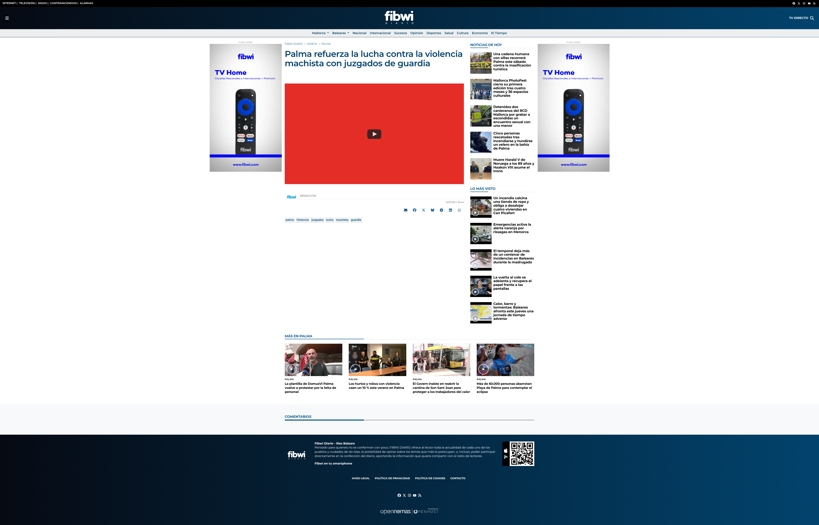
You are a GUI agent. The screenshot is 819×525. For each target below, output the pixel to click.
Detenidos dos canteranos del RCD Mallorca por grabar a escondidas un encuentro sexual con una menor (511, 116)
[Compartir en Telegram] (441, 210)
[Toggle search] (812, 18)
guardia (356, 220)
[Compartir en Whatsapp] (459, 210)
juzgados (317, 220)
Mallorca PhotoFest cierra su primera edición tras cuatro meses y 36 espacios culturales (510, 88)
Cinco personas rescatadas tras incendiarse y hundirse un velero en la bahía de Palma (513, 140)
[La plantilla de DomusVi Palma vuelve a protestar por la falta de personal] (313, 360)
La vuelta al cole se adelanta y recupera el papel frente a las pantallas (512, 283)
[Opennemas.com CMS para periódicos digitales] (409, 516)
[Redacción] (291, 197)
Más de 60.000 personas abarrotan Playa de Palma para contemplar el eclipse (504, 388)
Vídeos (312, 44)
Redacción (308, 196)
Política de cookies (430, 478)
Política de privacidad (392, 478)
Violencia (302, 220)
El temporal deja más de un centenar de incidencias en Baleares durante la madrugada (513, 256)
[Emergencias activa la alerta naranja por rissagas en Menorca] (481, 233)
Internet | (10, 3)
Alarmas (86, 3)
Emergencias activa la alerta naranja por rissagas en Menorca (512, 228)
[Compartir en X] (423, 210)
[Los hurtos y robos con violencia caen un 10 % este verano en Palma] (377, 360)
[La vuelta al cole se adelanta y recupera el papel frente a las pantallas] (481, 286)
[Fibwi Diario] (399, 18)
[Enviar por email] (405, 210)
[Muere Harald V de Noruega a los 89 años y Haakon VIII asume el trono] (481, 169)
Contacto (457, 478)
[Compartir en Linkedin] (450, 210)
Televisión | (27, 3)
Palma (326, 44)
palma (290, 220)
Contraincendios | (64, 3)
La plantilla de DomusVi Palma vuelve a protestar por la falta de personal (310, 388)
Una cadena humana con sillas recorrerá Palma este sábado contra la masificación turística (512, 61)
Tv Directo (798, 18)
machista (342, 220)
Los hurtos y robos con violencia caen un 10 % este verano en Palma (376, 386)
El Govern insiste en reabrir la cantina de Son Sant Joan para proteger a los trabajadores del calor (441, 388)
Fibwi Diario (294, 44)
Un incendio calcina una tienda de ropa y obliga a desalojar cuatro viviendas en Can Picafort (511, 205)
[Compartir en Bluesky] (432, 210)
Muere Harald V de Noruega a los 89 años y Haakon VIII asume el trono (513, 165)
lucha (330, 220)
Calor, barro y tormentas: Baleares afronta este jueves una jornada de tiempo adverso (513, 311)
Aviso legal (361, 478)
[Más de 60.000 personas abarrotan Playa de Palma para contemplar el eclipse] (505, 360)
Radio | (43, 3)
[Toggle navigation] (7, 18)
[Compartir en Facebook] (414, 210)
